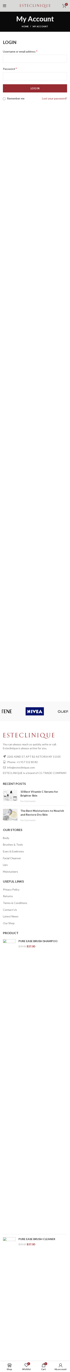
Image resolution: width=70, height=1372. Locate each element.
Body (6, 838)
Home (25, 26)
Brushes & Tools (13, 844)
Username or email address (20, 51)
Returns (8, 896)
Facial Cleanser (12, 858)
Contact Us (10, 909)
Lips (5, 864)
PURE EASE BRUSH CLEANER (36, 1239)
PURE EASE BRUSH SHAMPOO (38, 941)
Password (10, 68)
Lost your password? (54, 98)
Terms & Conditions (15, 903)
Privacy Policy (11, 889)
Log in (35, 88)
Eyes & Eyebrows (13, 851)
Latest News (10, 916)
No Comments (28, 801)
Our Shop (9, 923)
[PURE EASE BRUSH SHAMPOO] (9, 1085)
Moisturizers (10, 871)
